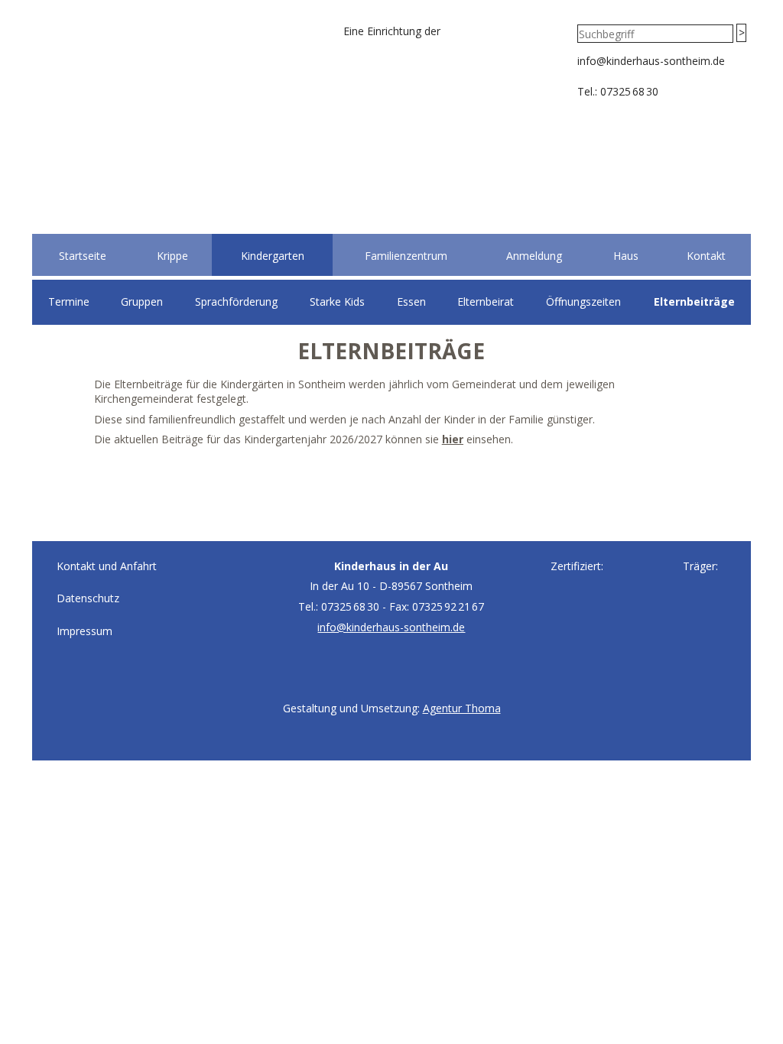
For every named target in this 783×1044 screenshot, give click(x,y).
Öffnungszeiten (583, 301)
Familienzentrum (406, 255)
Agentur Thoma (462, 708)
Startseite (82, 255)
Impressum (84, 631)
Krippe (172, 255)
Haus (625, 255)
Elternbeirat (485, 301)
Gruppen (142, 301)
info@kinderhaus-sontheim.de (651, 60)
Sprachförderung (236, 301)
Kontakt (706, 255)
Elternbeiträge (694, 301)
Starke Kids (337, 301)
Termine (68, 301)
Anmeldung (534, 255)
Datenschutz (88, 598)
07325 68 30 (629, 91)
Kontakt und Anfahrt (107, 566)
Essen (411, 301)
